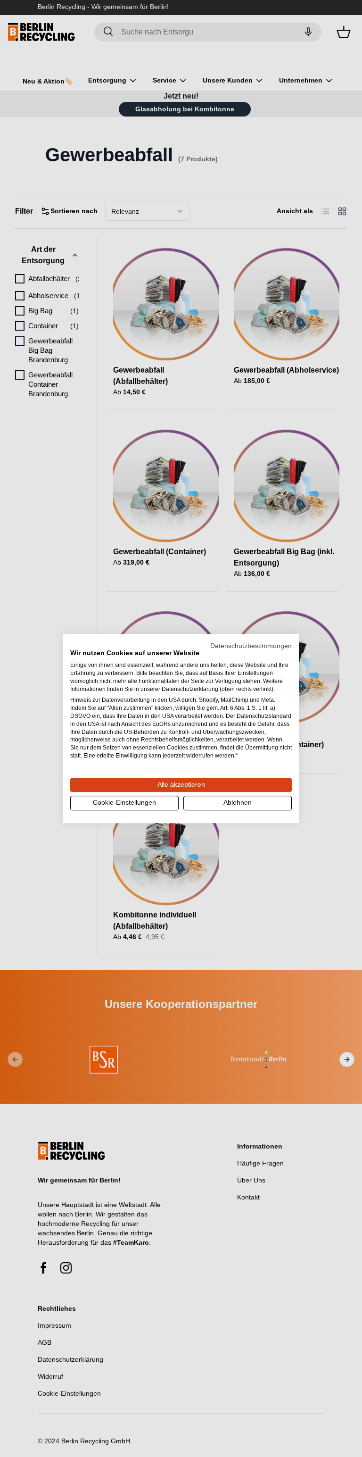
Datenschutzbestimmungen (251, 645)
